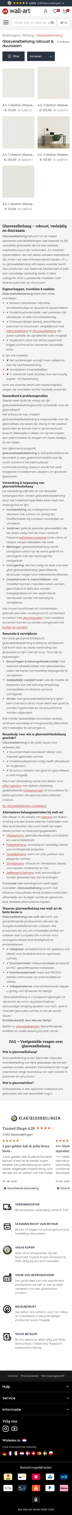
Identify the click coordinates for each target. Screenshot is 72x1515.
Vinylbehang (15, 863)
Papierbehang (16, 845)
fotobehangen (33, 790)
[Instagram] (5, 1428)
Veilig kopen (24, 1247)
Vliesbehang (15, 835)
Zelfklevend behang (20, 873)
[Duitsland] (4, 1453)
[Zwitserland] (33, 1453)
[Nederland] (22, 1453)
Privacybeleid (29, 1376)
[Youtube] (14, 1428)
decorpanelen (32, 618)
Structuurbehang (44, 331)
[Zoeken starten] (52, 23)
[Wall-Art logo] (16, 11)
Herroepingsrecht (52, 1376)
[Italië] (16, 1453)
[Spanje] (39, 1453)
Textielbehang (16, 854)
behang (47, 817)
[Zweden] (45, 1453)
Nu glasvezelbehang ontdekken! (24, 806)
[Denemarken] (28, 1453)
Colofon (13, 1376)
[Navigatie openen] (6, 22)
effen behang (11, 786)
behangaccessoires (32, 538)
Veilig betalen (26, 1334)
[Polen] (51, 1453)
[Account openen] (45, 11)
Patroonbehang (17, 331)
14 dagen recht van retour (36, 1224)
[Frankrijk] (10, 1453)
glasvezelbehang (27, 1026)
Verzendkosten (27, 1204)
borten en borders (14, 627)
